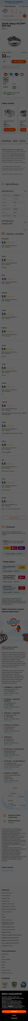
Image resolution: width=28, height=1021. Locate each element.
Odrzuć (14, 1015)
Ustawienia (14, 1018)
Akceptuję (14, 1011)
